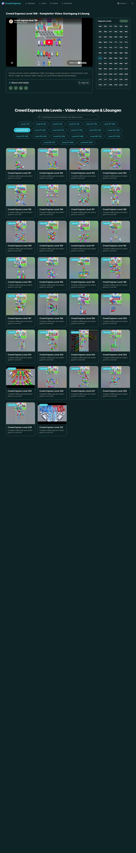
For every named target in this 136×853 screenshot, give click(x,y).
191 (126, 58)
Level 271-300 (77, 130)
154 (126, 26)
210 (100, 79)
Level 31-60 (41, 124)
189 (115, 58)
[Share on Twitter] (11, 88)
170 (110, 42)
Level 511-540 (114, 136)
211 (105, 79)
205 (105, 74)
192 (100, 63)
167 (126, 37)
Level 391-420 (41, 136)
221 (126, 85)
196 (120, 63)
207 (115, 74)
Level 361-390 (22, 136)
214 (120, 79)
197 (126, 63)
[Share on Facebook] (16, 88)
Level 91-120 (74, 124)
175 (105, 48)
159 (120, 32)
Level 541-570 (49, 142)
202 (121, 69)
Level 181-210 (22, 130)
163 (105, 37)
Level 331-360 (114, 130)
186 (100, 58)
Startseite (31, 3)
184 (120, 53)
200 (110, 69)
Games (55, 3)
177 (115, 48)
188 (110, 58)
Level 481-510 (96, 136)
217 (105, 85)
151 (110, 26)
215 (126, 79)
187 (105, 58)
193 (105, 63)
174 (100, 48)
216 (100, 85)
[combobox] (123, 3)
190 (120, 58)
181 (105, 53)
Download (68, 3)
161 (100, 37)
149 (100, 26)
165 (115, 37)
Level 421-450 (59, 136)
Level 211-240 (40, 130)
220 (121, 85)
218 (110, 85)
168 (100, 42)
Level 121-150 (91, 124)
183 (115, 53)
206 (110, 74)
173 (126, 42)
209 (126, 74)
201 (115, 69)
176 (110, 48)
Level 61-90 (57, 124)
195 (115, 63)
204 (100, 74)
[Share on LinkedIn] (21, 88)
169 (105, 42)
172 (120, 42)
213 (115, 79)
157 (110, 32)
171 (115, 42)
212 (110, 79)
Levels (43, 3)
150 (105, 26)
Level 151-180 (109, 124)
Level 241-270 (58, 130)
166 (120, 37)
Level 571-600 (68, 142)
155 (100, 32)
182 (110, 53)
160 (126, 32)
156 (105, 32)
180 (100, 53)
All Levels (124, 21)
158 (115, 32)
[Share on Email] (26, 88)
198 (100, 69)
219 (115, 85)
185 (126, 53)
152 (115, 26)
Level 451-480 (78, 136)
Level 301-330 (95, 130)
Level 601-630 (86, 142)
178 (120, 48)
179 (126, 48)
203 (126, 69)
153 (120, 26)
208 (121, 74)
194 (110, 63)
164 (110, 37)
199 (105, 69)
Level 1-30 (25, 124)
